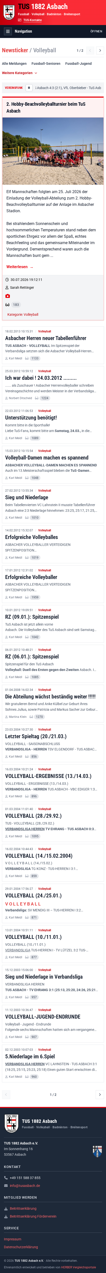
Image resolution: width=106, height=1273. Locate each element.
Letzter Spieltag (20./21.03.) (36, 736)
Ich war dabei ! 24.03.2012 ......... (41, 378)
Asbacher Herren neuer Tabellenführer (45, 338)
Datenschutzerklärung (21, 1247)
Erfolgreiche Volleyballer (31, 577)
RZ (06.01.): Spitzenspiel (32, 656)
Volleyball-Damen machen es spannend (46, 457)
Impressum (12, 1239)
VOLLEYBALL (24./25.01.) (33, 895)
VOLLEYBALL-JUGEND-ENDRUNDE (42, 1016)
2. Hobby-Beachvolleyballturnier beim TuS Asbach (45, 107)
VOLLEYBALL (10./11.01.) (33, 937)
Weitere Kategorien (17, 73)
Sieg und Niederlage (26, 497)
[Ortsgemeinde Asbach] (97, 1151)
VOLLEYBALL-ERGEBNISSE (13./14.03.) (48, 776)
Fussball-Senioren (46, 64)
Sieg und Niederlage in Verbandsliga (44, 976)
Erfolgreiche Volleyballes (31, 537)
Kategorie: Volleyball (22, 314)
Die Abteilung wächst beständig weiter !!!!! (50, 696)
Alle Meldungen (14, 64)
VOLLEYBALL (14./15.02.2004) (38, 856)
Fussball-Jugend (78, 64)
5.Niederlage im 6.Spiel (30, 1056)
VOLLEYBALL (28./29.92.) (33, 816)
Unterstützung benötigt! (31, 417)
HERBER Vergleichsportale (78, 1267)
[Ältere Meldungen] (100, 50)
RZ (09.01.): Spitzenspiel (32, 617)
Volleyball (44, 331)
